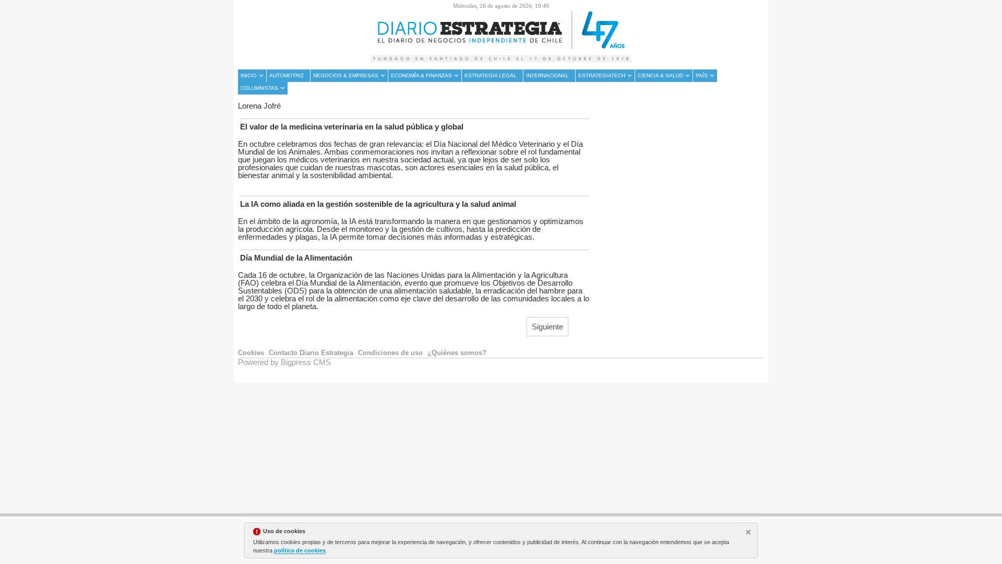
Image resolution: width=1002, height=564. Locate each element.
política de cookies (300, 550)
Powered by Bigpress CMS (284, 362)
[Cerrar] (749, 533)
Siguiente (547, 326)
